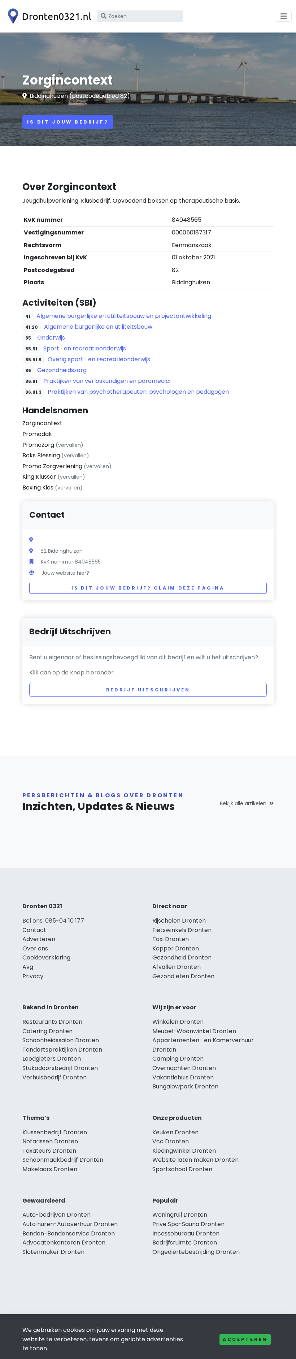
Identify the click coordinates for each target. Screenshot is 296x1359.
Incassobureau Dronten (185, 1233)
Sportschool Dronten (182, 1169)
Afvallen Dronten (176, 967)
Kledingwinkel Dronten (184, 1151)
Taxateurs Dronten (49, 1151)
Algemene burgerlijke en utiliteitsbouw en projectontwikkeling (123, 316)
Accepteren (245, 1339)
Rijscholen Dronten (179, 920)
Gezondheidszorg (62, 370)
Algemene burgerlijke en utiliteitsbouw (98, 327)
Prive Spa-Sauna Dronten (188, 1224)
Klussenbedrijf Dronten (54, 1132)
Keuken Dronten (175, 1132)
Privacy (32, 976)
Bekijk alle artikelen (243, 803)
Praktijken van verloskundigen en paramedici (106, 381)
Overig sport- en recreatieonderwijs (99, 359)
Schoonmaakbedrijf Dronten (62, 1160)
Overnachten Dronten (184, 1068)
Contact (34, 930)
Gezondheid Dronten (182, 957)
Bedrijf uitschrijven (148, 690)
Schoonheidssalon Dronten (60, 1040)
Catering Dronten (47, 1031)
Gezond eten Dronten (183, 976)
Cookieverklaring (46, 957)
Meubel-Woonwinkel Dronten (194, 1031)
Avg (27, 967)
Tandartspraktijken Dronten (62, 1049)
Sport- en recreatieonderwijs (84, 348)
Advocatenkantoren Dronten (63, 1242)
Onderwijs (51, 337)
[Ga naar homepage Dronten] (47, 16)
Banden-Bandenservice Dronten (68, 1233)
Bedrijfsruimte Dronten (184, 1242)
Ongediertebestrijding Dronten (196, 1252)
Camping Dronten (178, 1058)
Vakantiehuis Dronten (183, 1077)
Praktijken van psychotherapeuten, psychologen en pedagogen (138, 392)
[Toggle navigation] (284, 16)
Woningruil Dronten (179, 1215)
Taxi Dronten (170, 939)
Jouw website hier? (65, 573)
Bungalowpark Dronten (185, 1086)
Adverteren (38, 939)
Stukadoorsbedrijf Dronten (60, 1068)
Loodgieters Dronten (51, 1058)
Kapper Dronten (175, 948)
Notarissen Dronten (50, 1141)
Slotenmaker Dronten (53, 1252)
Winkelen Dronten (178, 1022)
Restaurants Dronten (52, 1022)
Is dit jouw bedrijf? (68, 122)
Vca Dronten (170, 1141)
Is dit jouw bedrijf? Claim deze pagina (147, 588)
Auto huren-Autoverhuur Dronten (70, 1224)
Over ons (35, 948)
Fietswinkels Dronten (182, 930)
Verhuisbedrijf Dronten (54, 1077)
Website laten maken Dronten (195, 1160)
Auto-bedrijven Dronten (56, 1215)
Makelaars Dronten (49, 1169)
